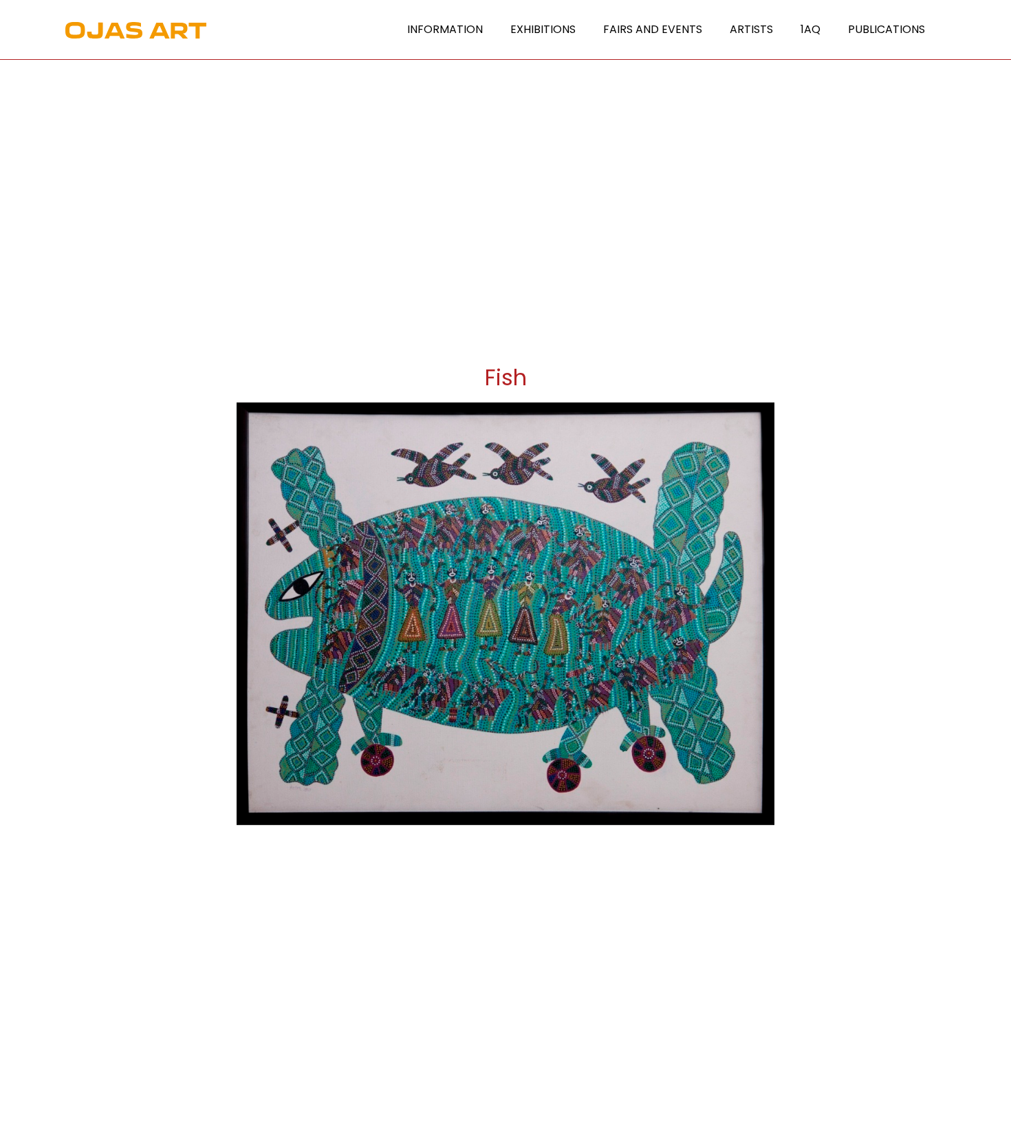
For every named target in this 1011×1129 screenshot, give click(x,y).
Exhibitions (543, 29)
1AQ (810, 29)
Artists (751, 29)
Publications (886, 29)
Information (445, 29)
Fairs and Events (652, 29)
